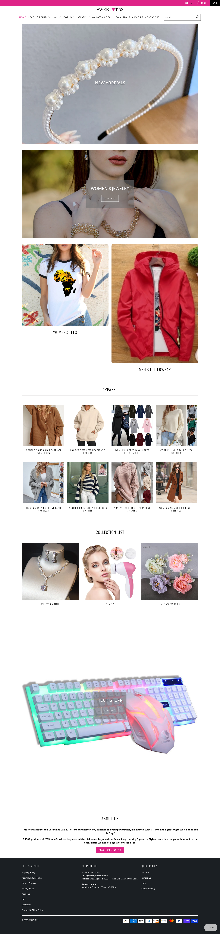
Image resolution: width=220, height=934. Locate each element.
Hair (56, 17)
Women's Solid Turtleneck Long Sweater (132, 482)
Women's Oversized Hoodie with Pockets (88, 425)
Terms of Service (29, 883)
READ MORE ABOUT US (110, 850)
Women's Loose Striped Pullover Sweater (88, 482)
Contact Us (152, 17)
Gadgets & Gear (102, 17)
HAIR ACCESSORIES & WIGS (110, 84)
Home (22, 17)
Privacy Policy (28, 888)
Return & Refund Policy (32, 877)
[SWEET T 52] (110, 10)
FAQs (24, 899)
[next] (194, 84)
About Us (137, 17)
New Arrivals (122, 17)
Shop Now (110, 198)
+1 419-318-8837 (95, 872)
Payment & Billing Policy (32, 910)
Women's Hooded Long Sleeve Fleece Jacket (132, 425)
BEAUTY (110, 574)
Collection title (50, 574)
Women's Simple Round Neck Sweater (176, 425)
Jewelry (68, 17)
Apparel (83, 17)
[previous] (26, 84)
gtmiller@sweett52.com (97, 875)
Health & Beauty (38, 17)
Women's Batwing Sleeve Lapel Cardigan (43, 482)
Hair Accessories (169, 574)
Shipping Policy (28, 872)
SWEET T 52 (33, 920)
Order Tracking (148, 888)
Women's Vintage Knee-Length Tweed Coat (176, 482)
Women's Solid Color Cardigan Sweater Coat (43, 425)
